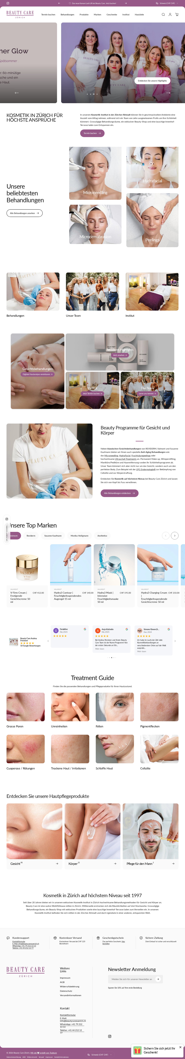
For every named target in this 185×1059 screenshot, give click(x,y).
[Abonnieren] (171, 1027)
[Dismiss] (180, 1047)
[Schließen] (175, 999)
